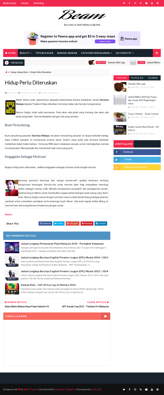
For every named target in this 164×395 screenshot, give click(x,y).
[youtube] (152, 3)
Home (12, 53)
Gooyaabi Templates (65, 389)
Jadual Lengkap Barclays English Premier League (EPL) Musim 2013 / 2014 (64, 271)
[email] (146, 3)
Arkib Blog (39, 3)
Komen (153, 77)
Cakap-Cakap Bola (19, 72)
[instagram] (135, 3)
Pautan (25, 3)
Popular (137, 77)
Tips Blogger (44, 53)
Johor (136, 62)
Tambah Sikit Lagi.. (111, 62)
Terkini (121, 77)
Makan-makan (67, 53)
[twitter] (124, 3)
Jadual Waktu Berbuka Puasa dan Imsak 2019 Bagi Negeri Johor (142, 100)
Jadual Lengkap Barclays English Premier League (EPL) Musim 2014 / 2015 (64, 257)
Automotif (123, 53)
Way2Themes (31, 389)
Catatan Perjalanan (95, 53)
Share (8, 214)
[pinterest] (157, 3)
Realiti (24, 53)
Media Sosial (9, 3)
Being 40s (96, 62)
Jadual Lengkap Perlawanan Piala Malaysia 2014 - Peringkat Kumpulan (62, 243)
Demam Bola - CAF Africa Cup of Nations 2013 (48, 284)
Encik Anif (96, 389)
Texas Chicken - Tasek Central (143, 113)
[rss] (140, 3)
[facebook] (129, 3)
